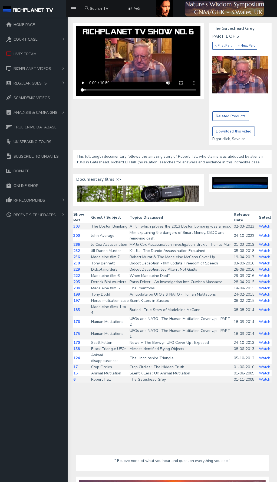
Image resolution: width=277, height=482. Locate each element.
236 (76, 257)
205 (76, 281)
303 (76, 226)
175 (76, 333)
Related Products (231, 116)
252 (76, 250)
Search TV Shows (96, 11)
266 (76, 244)
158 (76, 348)
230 (76, 263)
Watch (264, 226)
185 (76, 309)
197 (76, 300)
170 (76, 342)
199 (76, 294)
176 (76, 321)
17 (75, 367)
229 (76, 269)
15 (75, 373)
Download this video (233, 131)
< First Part (223, 45)
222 (76, 275)
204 (76, 288)
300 (76, 235)
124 (76, 358)
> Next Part (246, 45)
